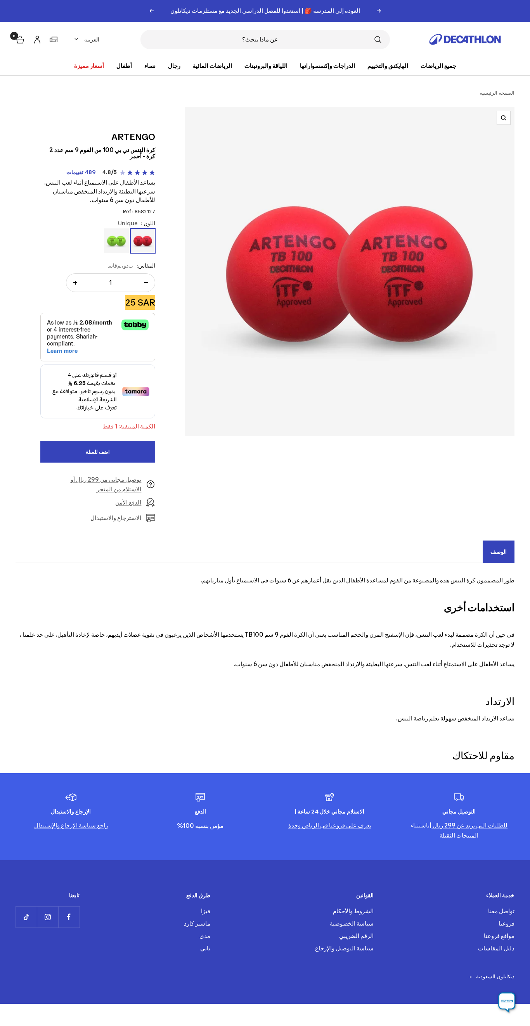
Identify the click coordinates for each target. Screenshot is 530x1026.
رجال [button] (174, 65)
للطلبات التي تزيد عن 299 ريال (469, 825)
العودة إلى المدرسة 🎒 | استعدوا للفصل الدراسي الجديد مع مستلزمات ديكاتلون (265, 10)
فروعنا (506, 923)
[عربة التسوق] (19, 38)
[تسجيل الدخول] (36, 38)
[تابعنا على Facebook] (69, 917)
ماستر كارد (197, 923)
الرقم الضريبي (356, 936)
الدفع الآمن (128, 502)
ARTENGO (133, 137)
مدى (204, 936)
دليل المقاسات (496, 948)
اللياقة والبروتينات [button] (266, 65)
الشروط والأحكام (353, 911)
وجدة (294, 825)
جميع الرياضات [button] (438, 65)
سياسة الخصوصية (352, 923)
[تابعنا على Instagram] (47, 917)
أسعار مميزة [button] (89, 65)
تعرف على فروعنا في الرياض (336, 825)
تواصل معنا (501, 911)
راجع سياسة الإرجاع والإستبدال (71, 825)
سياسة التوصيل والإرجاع (344, 948)
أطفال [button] (124, 65)
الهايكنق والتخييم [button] (387, 65)
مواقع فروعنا (499, 936)
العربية (91, 39)
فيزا (205, 911)
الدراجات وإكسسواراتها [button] (327, 65)
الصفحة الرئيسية (497, 93)
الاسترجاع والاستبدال (115, 518)
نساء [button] (150, 65)
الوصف (498, 551)
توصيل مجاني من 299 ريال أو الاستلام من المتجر (106, 484)
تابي (205, 948)
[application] (506, 1002)
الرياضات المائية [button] (212, 65)
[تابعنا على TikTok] (26, 917)
